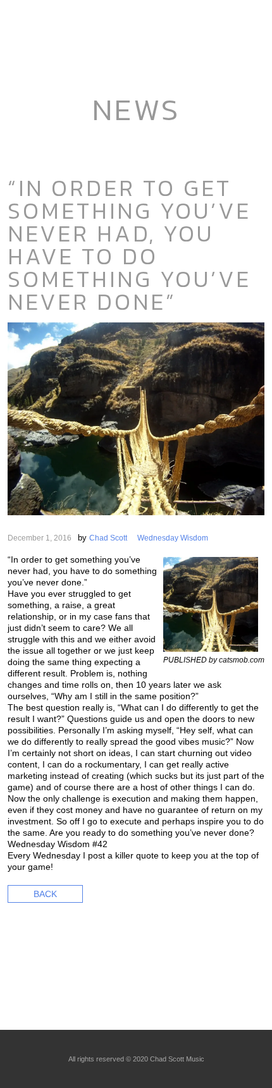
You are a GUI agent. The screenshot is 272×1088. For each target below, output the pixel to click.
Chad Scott (108, 538)
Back (45, 894)
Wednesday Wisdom (172, 538)
